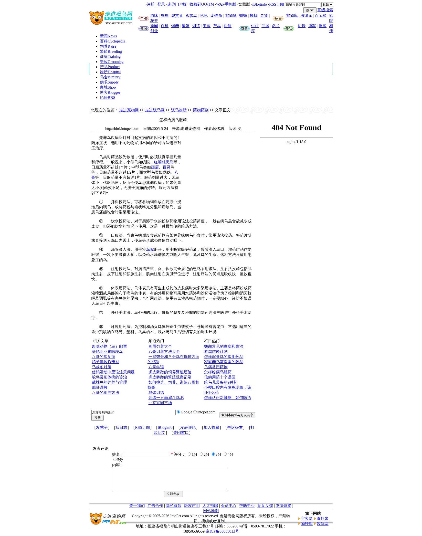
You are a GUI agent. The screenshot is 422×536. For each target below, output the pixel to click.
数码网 (322, 524)
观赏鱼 (177, 15)
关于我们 (137, 506)
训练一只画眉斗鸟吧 (166, 398)
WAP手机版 (226, 4)
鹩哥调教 (99, 387)
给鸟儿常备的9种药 (220, 382)
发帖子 (102, 427)
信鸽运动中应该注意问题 (113, 372)
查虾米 (322, 518)
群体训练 (156, 392)
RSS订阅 (276, 4)
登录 (161, 4)
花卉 (154, 21)
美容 (207, 26)
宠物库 (292, 15)
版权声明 (192, 506)
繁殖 (186, 26)
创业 (154, 31)
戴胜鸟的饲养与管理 (109, 382)
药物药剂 (201, 110)
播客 (323, 26)
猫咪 (154, 15)
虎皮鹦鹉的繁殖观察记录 (169, 377)
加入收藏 (211, 427)
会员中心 (228, 506)
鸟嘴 (150, 249)
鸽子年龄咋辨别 (105, 362)
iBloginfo (259, 4)
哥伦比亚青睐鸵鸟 (107, 351)
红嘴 (158, 162)
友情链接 (283, 506)
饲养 (175, 26)
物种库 (307, 524)
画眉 (155, 167)
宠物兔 (216, 15)
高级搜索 (325, 10)
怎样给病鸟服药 (218, 372)
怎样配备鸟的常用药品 (223, 357)
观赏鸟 (191, 15)
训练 (196, 26)
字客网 (307, 518)
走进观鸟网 (155, 110)
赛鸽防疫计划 (216, 351)
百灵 (166, 167)
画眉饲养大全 (160, 346)
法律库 (306, 15)
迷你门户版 (177, 4)
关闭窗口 (181, 433)
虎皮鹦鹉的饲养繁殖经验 (169, 372)
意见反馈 (265, 506)
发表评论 (188, 427)
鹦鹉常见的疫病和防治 (223, 346)
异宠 (264, 15)
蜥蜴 (254, 15)
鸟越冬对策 (101, 367)
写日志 (121, 427)
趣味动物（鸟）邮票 (109, 346)
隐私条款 (173, 506)
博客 (312, 26)
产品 (217, 26)
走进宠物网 (129, 110)
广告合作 (155, 506)
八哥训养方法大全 (164, 351)
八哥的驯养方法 (105, 392)
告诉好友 (235, 427)
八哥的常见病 (103, 357)
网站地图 (211, 511)
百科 (165, 26)
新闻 (154, 26)
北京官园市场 (160, 403)
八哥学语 (156, 367)
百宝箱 (321, 15)
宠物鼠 (231, 15)
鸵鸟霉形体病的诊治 (109, 377)
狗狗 (165, 15)
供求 (255, 26)
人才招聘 (210, 506)
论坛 (302, 26)
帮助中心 (247, 506)
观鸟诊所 (179, 110)
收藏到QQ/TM (202, 4)
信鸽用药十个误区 (219, 377)
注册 (151, 4)
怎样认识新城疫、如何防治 (227, 398)
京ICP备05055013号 (222, 531)
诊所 (228, 26)
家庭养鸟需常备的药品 (223, 362)
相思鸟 (167, 162)
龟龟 (204, 15)
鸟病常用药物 (216, 367)
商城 (265, 26)
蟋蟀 (243, 15)
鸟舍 (110, 77)
